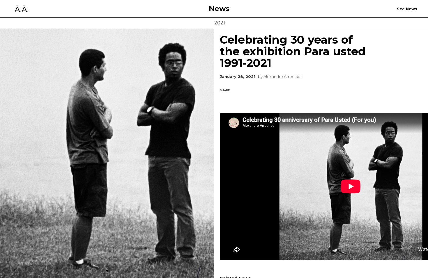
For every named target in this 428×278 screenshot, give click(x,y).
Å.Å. (22, 9)
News (219, 8)
